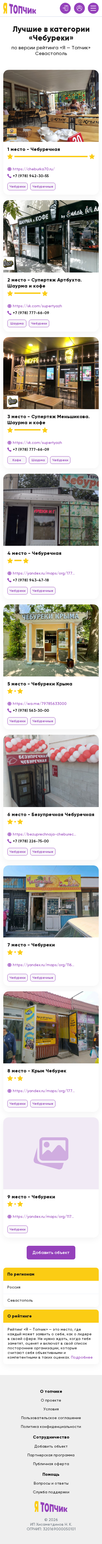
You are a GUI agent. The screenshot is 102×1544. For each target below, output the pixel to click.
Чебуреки (18, 186)
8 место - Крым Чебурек (36, 1071)
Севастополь (20, 1300)
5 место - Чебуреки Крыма (39, 684)
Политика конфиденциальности (51, 1426)
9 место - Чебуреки (31, 1197)
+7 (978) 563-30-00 (31, 710)
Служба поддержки (51, 1492)
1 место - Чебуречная (33, 149)
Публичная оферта (51, 1464)
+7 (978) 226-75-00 (31, 841)
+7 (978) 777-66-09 (31, 313)
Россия (13, 1287)
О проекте (51, 1400)
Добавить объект (51, 1252)
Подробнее (82, 1357)
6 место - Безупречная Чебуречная (50, 814)
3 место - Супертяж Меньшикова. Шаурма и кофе (48, 420)
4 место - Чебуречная (34, 553)
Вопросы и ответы (51, 1483)
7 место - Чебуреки (31, 945)
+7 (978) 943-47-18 (31, 580)
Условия (51, 1409)
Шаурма (17, 323)
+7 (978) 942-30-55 (31, 176)
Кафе (17, 460)
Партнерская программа (51, 1455)
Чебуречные (42, 186)
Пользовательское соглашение (51, 1418)
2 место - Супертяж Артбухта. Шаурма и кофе (44, 283)
